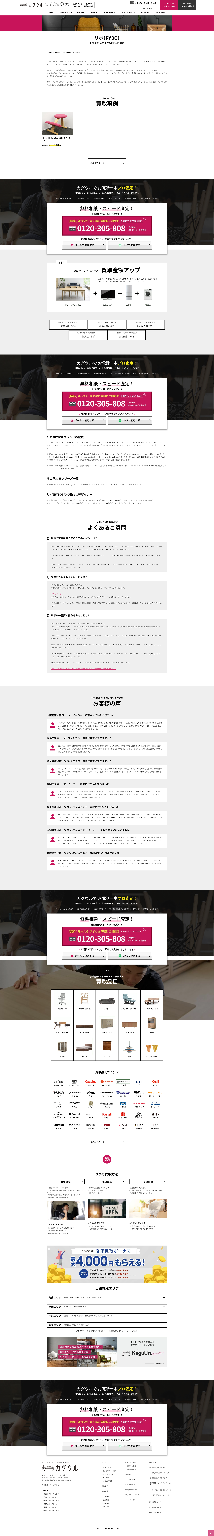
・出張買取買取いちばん (157, 1468)
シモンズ (123, 1107)
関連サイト (152, 1462)
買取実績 (94, 12)
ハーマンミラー (107, 1085)
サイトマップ (130, 1500)
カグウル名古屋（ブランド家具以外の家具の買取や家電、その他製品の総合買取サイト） (83, 668)
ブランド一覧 (66, 52)
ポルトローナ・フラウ (155, 1096)
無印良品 (107, 1129)
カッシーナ (91, 1085)
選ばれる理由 (131, 1466)
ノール (155, 1085)
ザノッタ (74, 1107)
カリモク (58, 1129)
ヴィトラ (91, 1096)
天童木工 (123, 1129)
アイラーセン (139, 1118)
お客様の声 (144, 12)
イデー (139, 1085)
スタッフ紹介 (54, 1485)
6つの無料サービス (109, 1471)
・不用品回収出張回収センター (159, 1473)
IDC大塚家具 (155, 1129)
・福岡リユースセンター (51, 1510)
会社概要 (45, 1485)
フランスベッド (139, 1107)
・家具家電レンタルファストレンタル (160, 1484)
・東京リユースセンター (51, 1504)
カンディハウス (123, 1118)
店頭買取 (106, 1503)
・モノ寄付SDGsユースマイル (159, 1495)
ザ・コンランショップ (58, 1118)
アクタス (155, 1118)
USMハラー (139, 1096)
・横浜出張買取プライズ (157, 1512)
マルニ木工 (91, 1129)
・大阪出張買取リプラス (157, 1507)
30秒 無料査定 (130, 1484)
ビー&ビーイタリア (75, 1085)
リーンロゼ (75, 1096)
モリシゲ (74, 1129)
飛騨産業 (139, 1129)
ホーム (51, 12)
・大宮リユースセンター (51, 1497)
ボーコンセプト (74, 1118)
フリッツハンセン (107, 1096)
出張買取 (106, 1500)
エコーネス (123, 1096)
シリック (91, 1107)
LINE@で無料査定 (131, 1490)
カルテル (107, 1118)
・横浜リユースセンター (51, 1507)
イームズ (123, 1085)
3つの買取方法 (108, 1474)
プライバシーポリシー (133, 1495)
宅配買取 (106, 1507)
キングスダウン (107, 1107)
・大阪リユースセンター (51, 1500)
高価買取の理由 (132, 1469)
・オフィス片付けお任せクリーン (160, 1490)
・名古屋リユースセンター (52, 1494)
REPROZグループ (155, 1502)
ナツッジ (58, 1107)
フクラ (59, 1096)
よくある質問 (160, 12)
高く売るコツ (107, 1478)
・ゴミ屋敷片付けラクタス (158, 1478)
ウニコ (91, 1118)
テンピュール (155, 1107)
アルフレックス (58, 1085)
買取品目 (80, 12)
